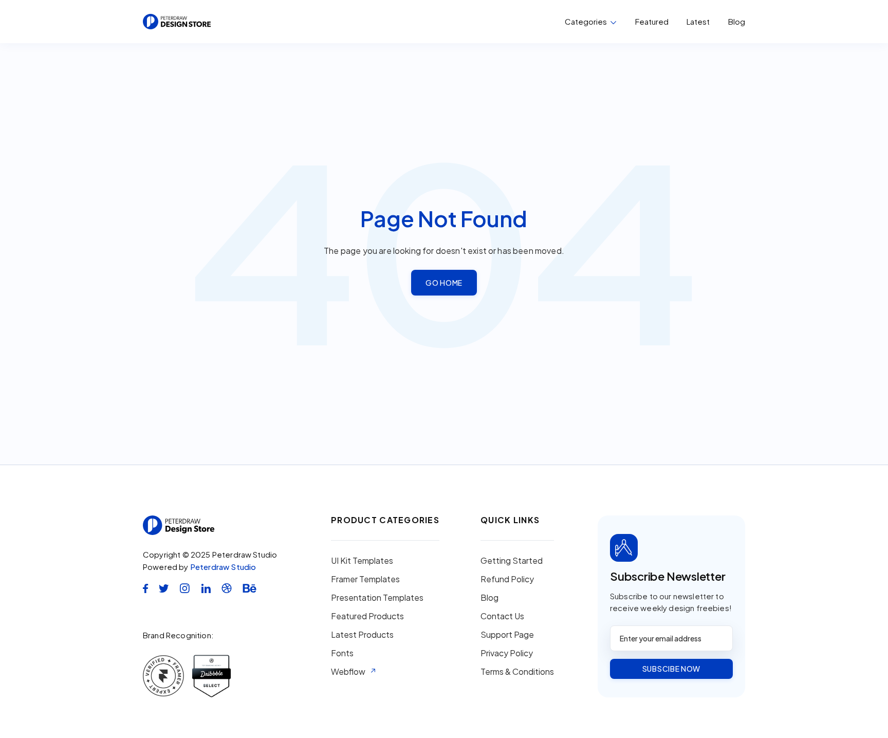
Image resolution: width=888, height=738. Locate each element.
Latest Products (362, 634)
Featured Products (367, 616)
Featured (652, 21)
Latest (698, 21)
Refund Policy (507, 579)
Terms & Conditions (517, 671)
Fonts (342, 653)
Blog (736, 21)
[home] (177, 21)
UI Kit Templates (362, 560)
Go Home (443, 282)
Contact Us (502, 616)
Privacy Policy (506, 653)
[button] (591, 21)
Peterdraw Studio (223, 566)
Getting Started (511, 560)
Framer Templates (365, 579)
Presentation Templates (377, 597)
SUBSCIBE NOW (671, 668)
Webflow (348, 671)
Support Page (507, 634)
